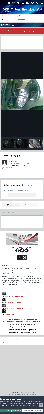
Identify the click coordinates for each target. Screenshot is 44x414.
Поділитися (11, 205)
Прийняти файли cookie (12, 411)
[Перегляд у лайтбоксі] (22, 94)
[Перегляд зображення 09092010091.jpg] (35, 143)
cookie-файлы (14, 401)
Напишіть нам (29, 327)
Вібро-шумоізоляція (13, 185)
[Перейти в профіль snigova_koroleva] (4, 305)
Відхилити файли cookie (32, 411)
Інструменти (34, 133)
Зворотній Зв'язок (29, 324)
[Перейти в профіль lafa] (4, 299)
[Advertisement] (22, 42)
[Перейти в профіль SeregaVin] (4, 293)
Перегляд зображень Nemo (16, 165)
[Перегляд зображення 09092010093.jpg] (9, 143)
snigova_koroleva (7, 308)
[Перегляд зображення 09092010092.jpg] (22, 143)
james (4, 314)
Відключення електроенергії (20, 31)
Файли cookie (29, 392)
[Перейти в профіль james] (4, 311)
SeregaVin (5, 296)
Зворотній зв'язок (18, 392)
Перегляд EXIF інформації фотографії (22, 195)
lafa (3, 302)
